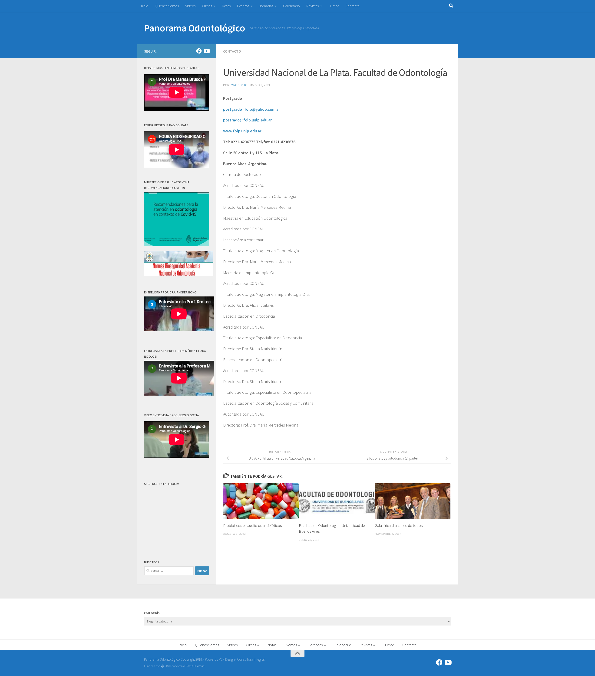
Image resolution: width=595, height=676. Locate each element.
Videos (190, 5)
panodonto (239, 85)
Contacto (352, 5)
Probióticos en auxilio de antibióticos (252, 525)
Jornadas (266, 5)
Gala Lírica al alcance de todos (399, 525)
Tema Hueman (195, 666)
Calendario (291, 5)
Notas (226, 5)
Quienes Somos (167, 5)
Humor (334, 5)
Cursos (207, 5)
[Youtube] (206, 51)
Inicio (144, 5)
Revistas (312, 5)
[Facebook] (199, 51)
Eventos (243, 5)
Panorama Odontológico (194, 28)
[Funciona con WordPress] (162, 666)
